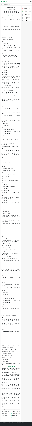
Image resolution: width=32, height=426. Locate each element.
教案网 (4, 4)
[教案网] (3, 1)
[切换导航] (30, 1)
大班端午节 (3, 406)
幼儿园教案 (7, 4)
